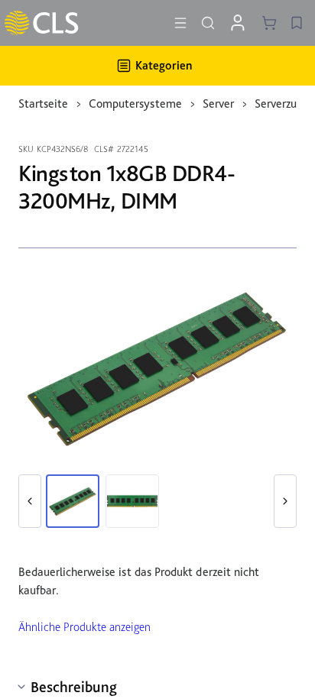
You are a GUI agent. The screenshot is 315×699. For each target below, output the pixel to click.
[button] (29, 501)
